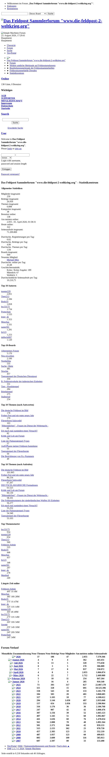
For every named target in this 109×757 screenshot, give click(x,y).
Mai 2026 (18, 669)
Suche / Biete (7, 366)
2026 (18, 657)
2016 (18, 713)
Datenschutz (7, 106)
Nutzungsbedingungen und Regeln (39, 746)
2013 (18, 722)
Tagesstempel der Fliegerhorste (15, 451)
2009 (18, 734)
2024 (18, 688)
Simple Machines (33, 748)
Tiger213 (5, 296)
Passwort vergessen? (10, 174)
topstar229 (6, 291)
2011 (18, 728)
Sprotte (4, 624)
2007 (18, 741)
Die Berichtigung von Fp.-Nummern (17, 456)
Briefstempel (6, 391)
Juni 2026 (18, 666)
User (3, 133)
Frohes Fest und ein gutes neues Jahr (17, 415)
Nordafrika (6, 361)
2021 (18, 697)
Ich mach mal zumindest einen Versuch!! (19, 431)
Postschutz (6, 312)
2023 (18, 691)
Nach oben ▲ (63, 746)
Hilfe (20, 746)
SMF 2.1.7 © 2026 (15, 748)
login (9, 148)
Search (5, 113)
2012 (18, 725)
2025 (18, 685)
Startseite (5, 108)
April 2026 (18, 672)
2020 (18, 700)
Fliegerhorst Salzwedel (11, 420)
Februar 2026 (18, 678)
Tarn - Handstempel (10, 386)
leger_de (5, 317)
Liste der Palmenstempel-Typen (15, 441)
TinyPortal (11, 746)
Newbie (4, 371)
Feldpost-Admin (8, 545)
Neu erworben (7, 356)
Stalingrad (5, 396)
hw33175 (5, 306)
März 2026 (18, 675)
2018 (18, 706)
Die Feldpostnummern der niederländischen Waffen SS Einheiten (30, 500)
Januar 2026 (18, 681)
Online (5, 78)
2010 (18, 731)
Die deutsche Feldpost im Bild (14, 410)
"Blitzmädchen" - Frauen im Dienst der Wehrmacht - (24, 426)
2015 (18, 716)
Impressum (6, 103)
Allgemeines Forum (10, 351)
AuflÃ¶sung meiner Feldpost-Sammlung (19, 446)
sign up (18, 148)
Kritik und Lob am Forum (12, 436)
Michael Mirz (13, 260)
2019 (18, 703)
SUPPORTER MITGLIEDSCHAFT (11, 99)
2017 (18, 709)
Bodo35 (4, 301)
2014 (18, 719)
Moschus (5, 322)
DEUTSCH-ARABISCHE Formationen (19, 485)
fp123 (3, 332)
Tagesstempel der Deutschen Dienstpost (19, 376)
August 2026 (18, 660)
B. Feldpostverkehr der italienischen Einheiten (21, 381)
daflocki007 (6, 337)
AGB (3, 95)
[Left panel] (8, 58)
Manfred (5, 575)
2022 (18, 694)
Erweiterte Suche (15, 128)
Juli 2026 (18, 663)
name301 (5, 327)
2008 (18, 737)
